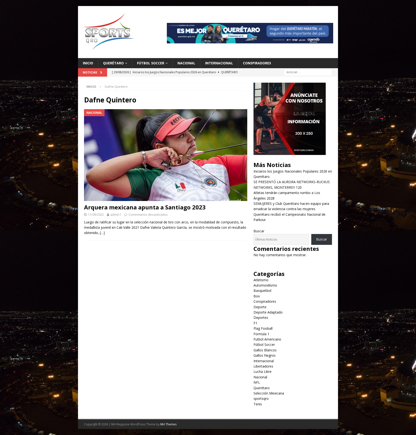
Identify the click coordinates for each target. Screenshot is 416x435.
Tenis (258, 404)
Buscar (259, 231)
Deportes (261, 317)
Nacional (186, 63)
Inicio (88, 63)
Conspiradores (257, 63)
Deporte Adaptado (268, 312)
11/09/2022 (96, 214)
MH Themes (168, 424)
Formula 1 (261, 334)
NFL (257, 382)
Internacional (219, 63)
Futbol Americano (267, 339)
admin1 (115, 214)
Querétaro (113, 63)
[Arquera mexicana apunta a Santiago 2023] (165, 155)
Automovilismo (265, 285)
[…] (102, 232)
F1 (255, 323)
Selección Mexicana (269, 393)
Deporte (260, 307)
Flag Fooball (263, 328)
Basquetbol (262, 290)
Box (257, 296)
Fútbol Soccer (150, 63)
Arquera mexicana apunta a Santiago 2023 (145, 207)
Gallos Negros (265, 355)
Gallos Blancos (265, 350)
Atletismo (261, 280)
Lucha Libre (263, 371)
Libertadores (263, 366)
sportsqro (261, 398)
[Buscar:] (308, 72)
